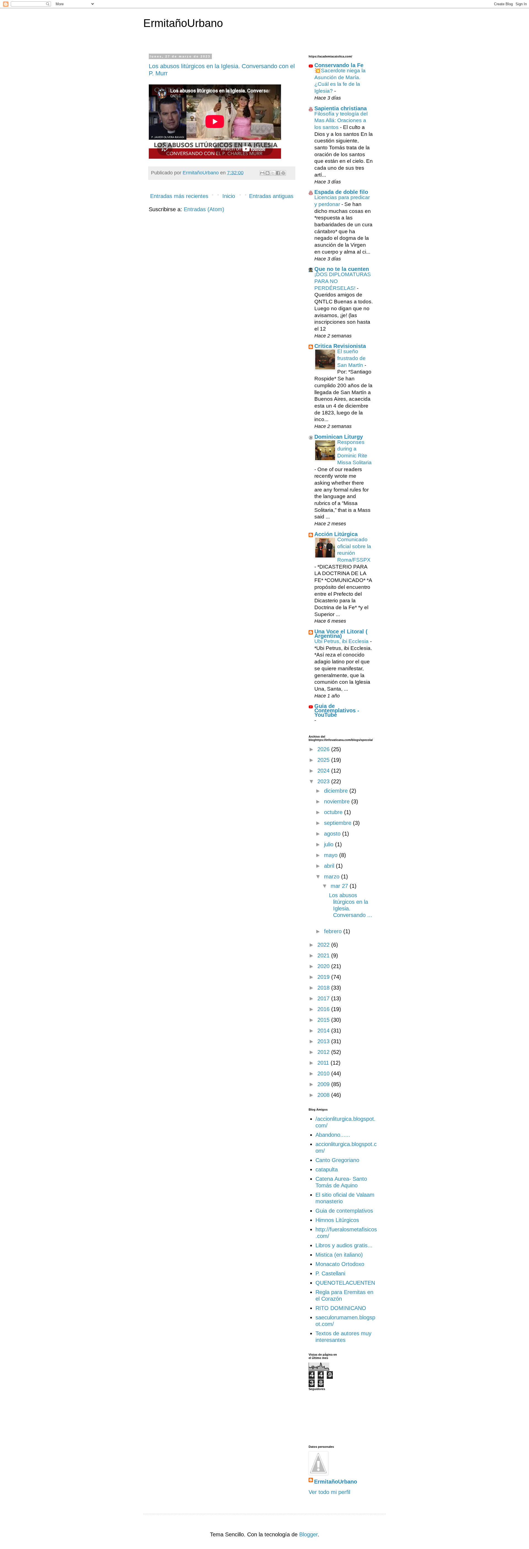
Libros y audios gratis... (344, 1245)
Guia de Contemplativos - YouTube (336, 710)
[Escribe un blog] (267, 173)
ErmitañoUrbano (183, 23)
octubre (334, 812)
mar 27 (340, 886)
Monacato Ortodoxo (339, 1264)
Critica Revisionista (340, 346)
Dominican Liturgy (338, 437)
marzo (332, 877)
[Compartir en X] (273, 173)
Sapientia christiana (340, 108)
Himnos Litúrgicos (337, 1220)
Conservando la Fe (338, 65)
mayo (331, 855)
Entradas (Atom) (204, 209)
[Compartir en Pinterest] (283, 173)
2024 (324, 771)
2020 (324, 966)
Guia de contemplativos (344, 1211)
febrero (333, 931)
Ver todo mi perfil (329, 1492)
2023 (324, 781)
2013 (324, 1041)
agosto (333, 834)
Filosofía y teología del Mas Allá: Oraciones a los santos (341, 120)
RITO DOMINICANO (340, 1308)
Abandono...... (332, 1135)
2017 (324, 998)
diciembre (336, 791)
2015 (324, 1020)
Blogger (308, 1534)
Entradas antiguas (271, 196)
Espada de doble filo (341, 192)
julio (329, 844)
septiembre (338, 823)
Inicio (228, 196)
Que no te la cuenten (341, 269)
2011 (324, 1063)
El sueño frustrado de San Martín (351, 358)
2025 (324, 760)
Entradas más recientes (179, 196)
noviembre (337, 801)
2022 (324, 945)
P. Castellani (330, 1273)
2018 (324, 988)
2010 (324, 1073)
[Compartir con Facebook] (278, 173)
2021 (324, 955)
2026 (324, 749)
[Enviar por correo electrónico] (262, 173)
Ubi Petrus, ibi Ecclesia (342, 641)
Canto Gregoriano (337, 1160)
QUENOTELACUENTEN (345, 1283)
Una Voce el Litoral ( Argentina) (341, 633)
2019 (324, 977)
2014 (324, 1031)
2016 (324, 1009)
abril (330, 866)
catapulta (326, 1169)
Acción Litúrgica (336, 534)
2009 (324, 1084)
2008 (324, 1095)
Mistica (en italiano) (339, 1255)
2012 (324, 1052)
